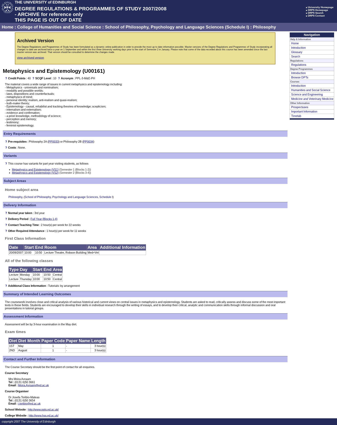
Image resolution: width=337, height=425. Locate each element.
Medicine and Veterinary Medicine (312, 98)
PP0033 (53, 141)
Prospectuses (299, 107)
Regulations (298, 64)
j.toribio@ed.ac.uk (29, 403)
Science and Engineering (307, 94)
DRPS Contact (316, 15)
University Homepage (320, 7)
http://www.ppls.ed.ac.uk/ (43, 409)
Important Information (304, 111)
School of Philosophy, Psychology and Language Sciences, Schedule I (69, 197)
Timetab (296, 115)
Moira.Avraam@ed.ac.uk (33, 385)
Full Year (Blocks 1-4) (44, 219)
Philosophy (264, 27)
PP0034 (88, 141)
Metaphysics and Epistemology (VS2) (35, 172)
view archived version (30, 57)
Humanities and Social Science (310, 90)
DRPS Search (315, 12)
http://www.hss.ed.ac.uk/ (43, 415)
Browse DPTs (299, 77)
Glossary (296, 52)
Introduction (298, 47)
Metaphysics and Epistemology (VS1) (35, 169)
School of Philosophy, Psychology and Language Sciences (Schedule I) (177, 27)
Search (295, 56)
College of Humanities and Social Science (59, 27)
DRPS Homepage (318, 10)
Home (7, 27)
